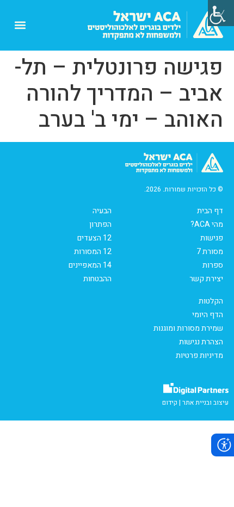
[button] (20, 25)
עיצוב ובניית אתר (205, 402)
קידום (169, 402)
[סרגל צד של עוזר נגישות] (221, 13)
